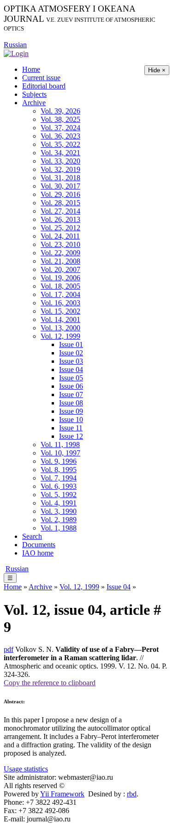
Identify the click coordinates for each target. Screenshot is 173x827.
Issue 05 (71, 378)
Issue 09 (71, 411)
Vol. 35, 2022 (60, 144)
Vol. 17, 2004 (60, 294)
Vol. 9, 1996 (59, 461)
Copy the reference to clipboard (49, 683)
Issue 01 (71, 344)
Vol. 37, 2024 (60, 128)
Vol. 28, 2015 (60, 203)
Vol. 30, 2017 (60, 186)
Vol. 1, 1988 (59, 528)
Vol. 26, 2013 (60, 219)
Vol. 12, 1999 (60, 336)
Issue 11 (71, 428)
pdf (8, 649)
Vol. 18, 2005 (60, 286)
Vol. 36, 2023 (60, 136)
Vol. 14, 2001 (60, 319)
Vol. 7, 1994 (59, 478)
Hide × (157, 70)
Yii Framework (62, 794)
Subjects (34, 94)
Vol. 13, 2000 (60, 328)
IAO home (38, 553)
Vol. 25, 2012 (60, 228)
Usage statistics (26, 769)
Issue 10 (71, 419)
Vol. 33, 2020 (60, 161)
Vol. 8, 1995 (59, 469)
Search (32, 536)
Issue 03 (71, 361)
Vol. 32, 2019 (60, 169)
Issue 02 (71, 353)
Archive (34, 103)
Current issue (41, 78)
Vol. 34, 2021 (60, 153)
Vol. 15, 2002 (60, 311)
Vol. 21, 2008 (60, 261)
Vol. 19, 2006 (60, 278)
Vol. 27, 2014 (60, 211)
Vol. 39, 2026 (60, 111)
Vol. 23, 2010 (60, 244)
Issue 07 (71, 394)
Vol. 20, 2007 (60, 269)
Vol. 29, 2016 (60, 194)
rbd (132, 794)
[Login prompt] (16, 53)
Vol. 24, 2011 (60, 236)
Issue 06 (71, 386)
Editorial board (44, 86)
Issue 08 (71, 403)
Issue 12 (71, 436)
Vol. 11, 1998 (60, 444)
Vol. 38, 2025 (60, 119)
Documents (38, 545)
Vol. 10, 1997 (60, 453)
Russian (15, 45)
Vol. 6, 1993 (59, 486)
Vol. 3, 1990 (59, 511)
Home (31, 69)
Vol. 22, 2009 (60, 253)
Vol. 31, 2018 (60, 178)
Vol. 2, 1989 (59, 520)
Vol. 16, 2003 (60, 303)
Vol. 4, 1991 (59, 503)
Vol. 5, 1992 (59, 495)
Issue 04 (71, 369)
